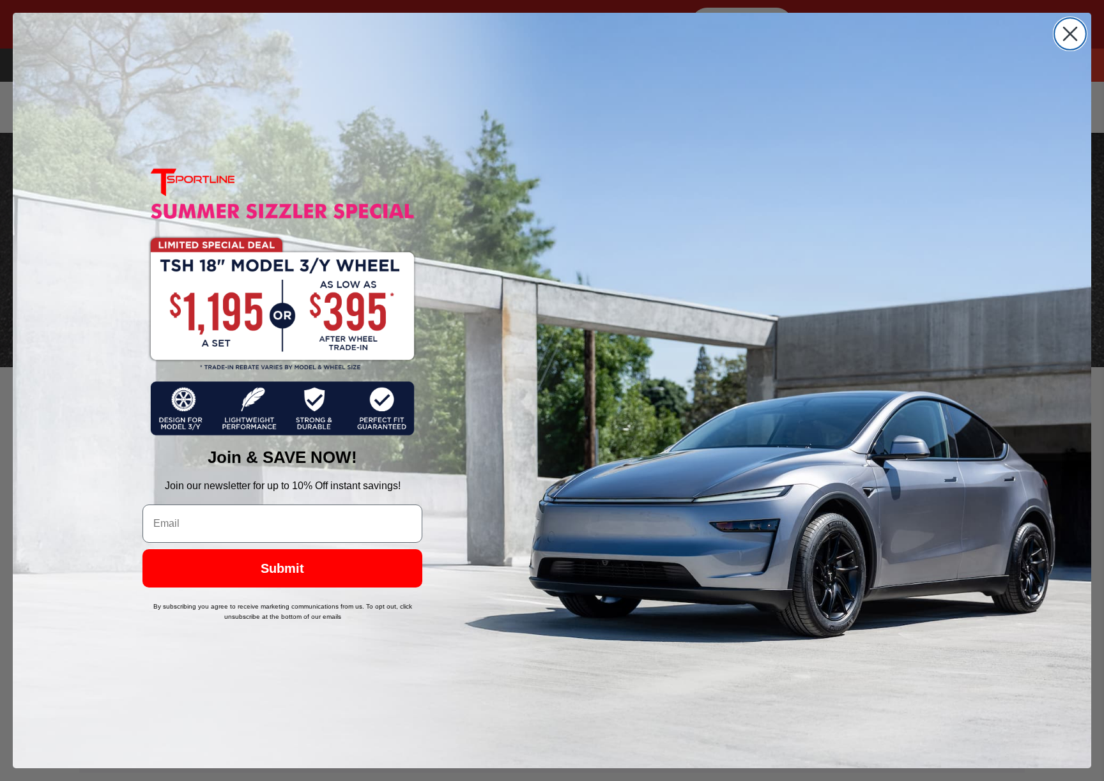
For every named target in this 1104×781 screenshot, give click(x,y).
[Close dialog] (1070, 34)
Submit (282, 568)
